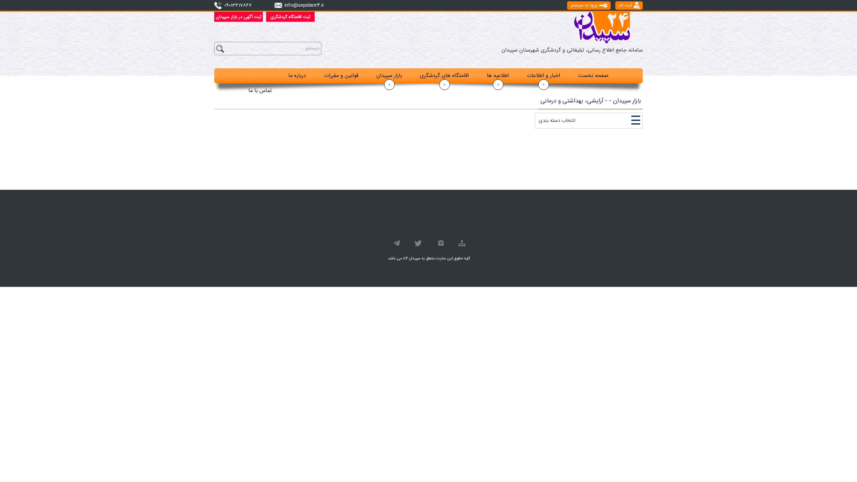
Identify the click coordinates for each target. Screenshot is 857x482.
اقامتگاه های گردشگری (444, 75)
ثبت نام (625, 5)
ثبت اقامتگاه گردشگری (290, 17)
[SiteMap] (461, 244)
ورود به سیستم (584, 5)
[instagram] (439, 244)
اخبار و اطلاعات (543, 75)
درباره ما (297, 75)
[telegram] (396, 244)
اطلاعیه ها (498, 75)
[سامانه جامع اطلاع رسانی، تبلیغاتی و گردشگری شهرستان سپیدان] (602, 28)
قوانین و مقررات (341, 75)
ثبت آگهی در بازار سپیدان (238, 17)
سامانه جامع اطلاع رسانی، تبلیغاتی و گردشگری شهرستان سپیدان (572, 50)
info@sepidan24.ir (304, 5)
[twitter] (417, 244)
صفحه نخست (593, 75)
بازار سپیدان (389, 75)
